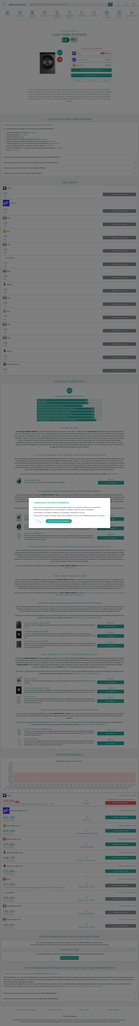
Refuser (39, 521)
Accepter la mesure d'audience (58, 521)
